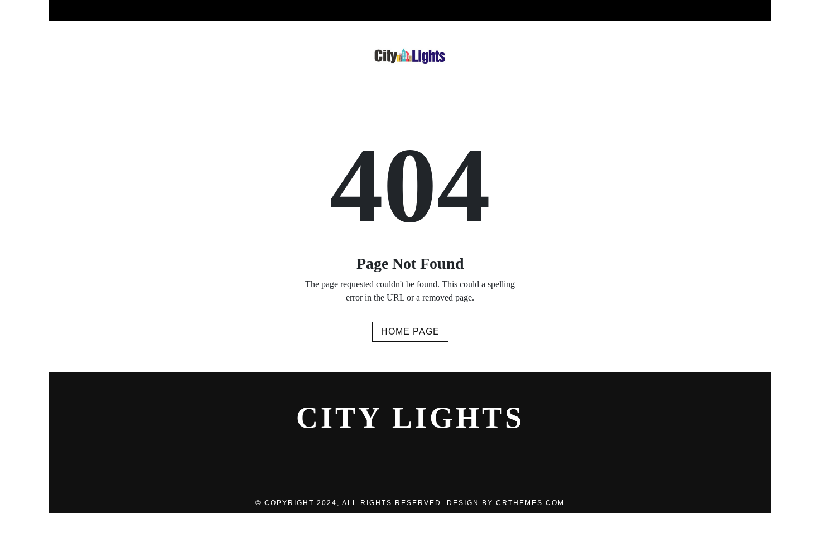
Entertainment (302, 10)
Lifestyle (380, 10)
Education (589, 10)
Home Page (410, 331)
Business (225, 10)
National (444, 10)
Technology (515, 10)
